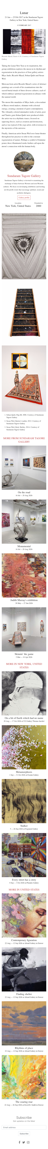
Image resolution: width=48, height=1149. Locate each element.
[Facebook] (19, 1142)
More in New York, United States (24, 665)
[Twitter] (23, 1142)
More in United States (24, 889)
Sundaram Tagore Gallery (24, 175)
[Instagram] (28, 1142)
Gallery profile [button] (24, 197)
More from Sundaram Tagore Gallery (24, 439)
